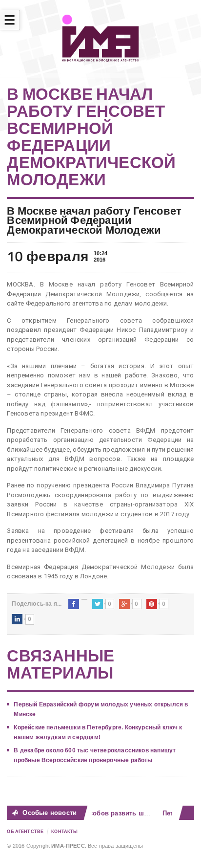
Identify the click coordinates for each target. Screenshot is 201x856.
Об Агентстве (25, 831)
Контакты (64, 831)
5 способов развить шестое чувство (128, 813)
